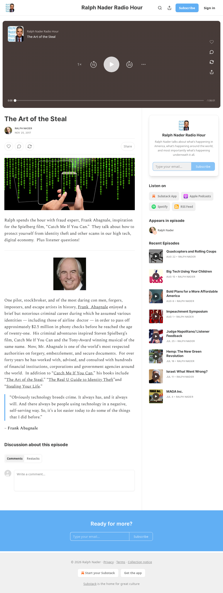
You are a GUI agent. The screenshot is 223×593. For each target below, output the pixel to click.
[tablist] (23, 458)
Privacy (108, 562)
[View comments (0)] (211, 52)
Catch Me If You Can (73, 373)
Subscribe (187, 8)
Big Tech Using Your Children (189, 271)
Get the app (133, 573)
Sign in (209, 8)
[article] (183, 256)
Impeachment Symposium (187, 311)
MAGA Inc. (174, 391)
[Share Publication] (169, 7)
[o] (155, 256)
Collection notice (140, 562)
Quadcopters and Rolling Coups (191, 251)
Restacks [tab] (33, 459)
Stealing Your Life (23, 386)
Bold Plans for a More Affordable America (192, 293)
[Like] (8, 146)
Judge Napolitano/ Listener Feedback (187, 333)
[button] (79, 64)
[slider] (109, 100)
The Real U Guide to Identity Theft (81, 380)
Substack (89, 584)
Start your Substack (100, 573)
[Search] (159, 7)
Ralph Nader (23, 128)
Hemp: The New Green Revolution (183, 353)
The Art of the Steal (24, 380)
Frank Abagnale (93, 307)
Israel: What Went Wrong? (187, 371)
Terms (120, 562)
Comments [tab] (14, 459)
